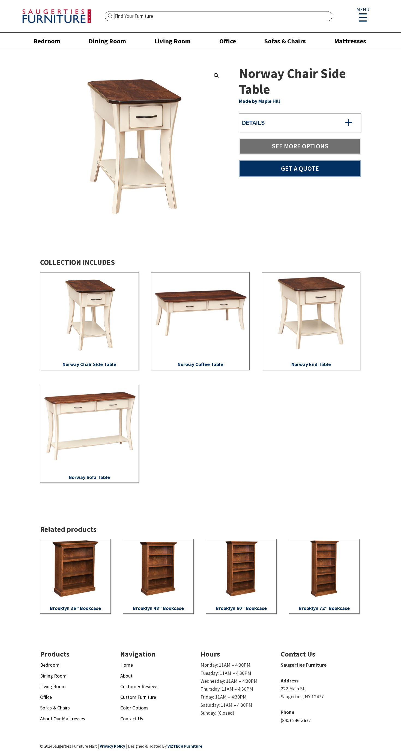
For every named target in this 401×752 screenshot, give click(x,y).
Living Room (172, 41)
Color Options (134, 708)
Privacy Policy (112, 746)
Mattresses (350, 41)
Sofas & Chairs (285, 41)
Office (227, 41)
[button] (216, 75)
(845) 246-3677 (296, 720)
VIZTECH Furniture (184, 746)
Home (126, 665)
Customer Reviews (139, 686)
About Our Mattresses (62, 718)
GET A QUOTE (300, 168)
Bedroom (47, 41)
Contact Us (131, 718)
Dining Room (107, 41)
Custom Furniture (138, 697)
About (126, 676)
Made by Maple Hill (259, 101)
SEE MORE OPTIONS (300, 146)
